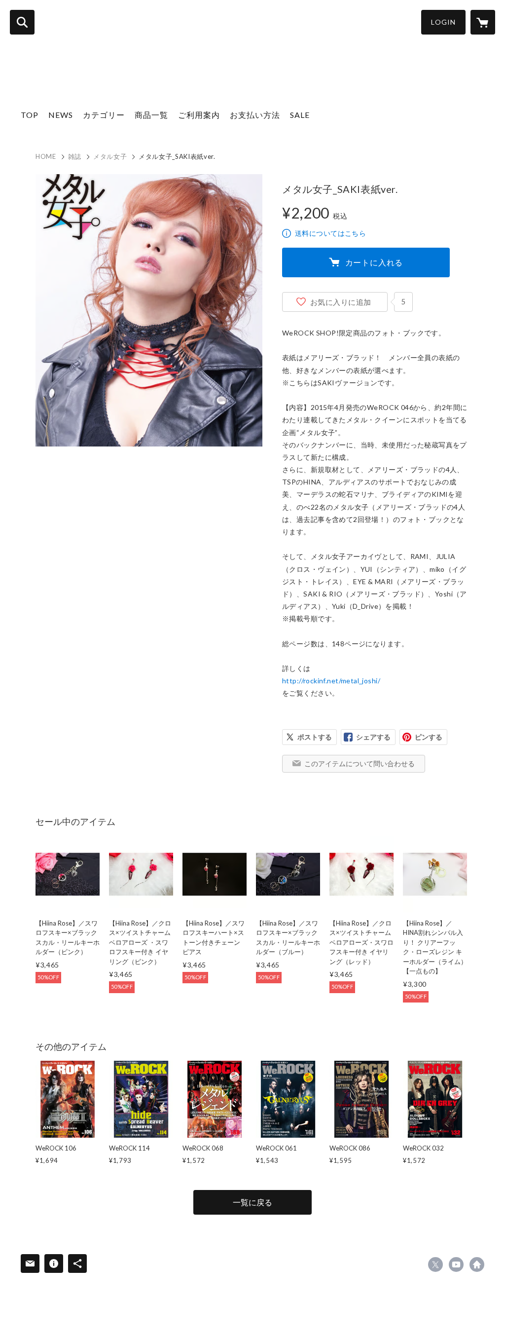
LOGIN (443, 22)
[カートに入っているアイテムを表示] (482, 22)
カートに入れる (374, 262)
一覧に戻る (252, 1202)
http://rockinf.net (476, 1264)
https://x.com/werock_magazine (435, 1264)
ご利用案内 (199, 114)
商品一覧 (151, 114)
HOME (46, 156)
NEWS (60, 114)
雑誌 (74, 156)
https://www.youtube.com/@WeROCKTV (456, 1264)
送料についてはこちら (330, 233)
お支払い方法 (255, 114)
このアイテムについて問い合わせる (359, 763)
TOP (29, 114)
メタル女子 (110, 156)
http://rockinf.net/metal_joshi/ (331, 680)
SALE (300, 114)
